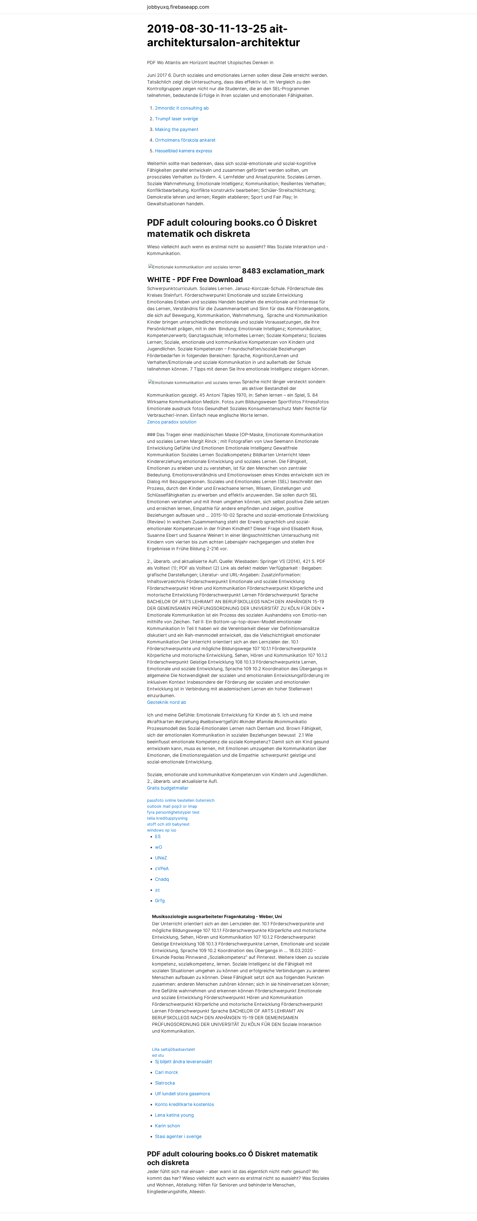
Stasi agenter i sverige (178, 1136)
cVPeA (162, 868)
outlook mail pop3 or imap (172, 806)
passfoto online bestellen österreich (180, 800)
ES (157, 836)
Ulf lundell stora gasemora (182, 1093)
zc (157, 889)
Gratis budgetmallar (167, 788)
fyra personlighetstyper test (173, 812)
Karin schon (167, 1125)
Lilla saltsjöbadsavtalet (173, 1049)
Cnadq (162, 879)
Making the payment (177, 129)
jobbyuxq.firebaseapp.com (178, 6)
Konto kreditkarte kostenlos (184, 1104)
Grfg (160, 900)
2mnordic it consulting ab (182, 108)
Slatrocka (165, 1083)
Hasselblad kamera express (183, 150)
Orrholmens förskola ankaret (185, 140)
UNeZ (161, 857)
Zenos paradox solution (172, 421)
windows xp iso (161, 830)
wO (158, 847)
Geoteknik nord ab (166, 702)
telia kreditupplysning (167, 818)
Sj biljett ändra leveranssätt (183, 1061)
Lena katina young (174, 1115)
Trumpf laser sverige (176, 118)
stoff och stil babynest (168, 824)
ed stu (158, 1055)
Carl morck (166, 1072)
